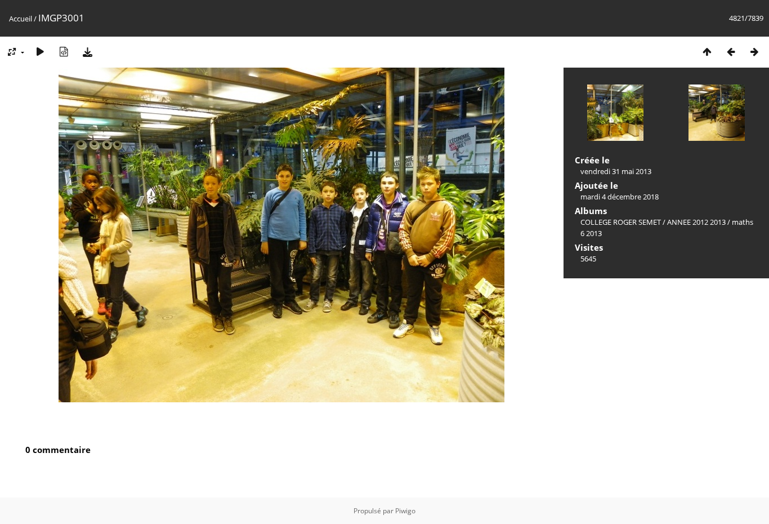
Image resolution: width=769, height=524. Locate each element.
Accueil (20, 19)
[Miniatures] (707, 51)
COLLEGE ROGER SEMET (620, 222)
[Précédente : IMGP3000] (731, 51)
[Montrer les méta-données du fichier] (63, 51)
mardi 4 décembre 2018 (619, 197)
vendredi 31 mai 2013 (615, 171)
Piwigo (405, 511)
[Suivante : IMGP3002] (754, 51)
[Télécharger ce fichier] (87, 51)
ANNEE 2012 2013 (696, 222)
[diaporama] (40, 51)
